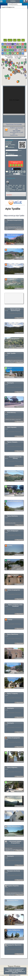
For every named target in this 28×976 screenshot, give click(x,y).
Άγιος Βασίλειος (12, 634)
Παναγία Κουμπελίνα (14, 220)
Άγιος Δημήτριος (13, 471)
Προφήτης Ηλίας (12, 900)
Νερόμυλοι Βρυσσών (14, 945)
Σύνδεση (3, 975)
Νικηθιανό (10, 279)
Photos (10, 39)
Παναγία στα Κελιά (13, 871)
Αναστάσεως (11, 412)
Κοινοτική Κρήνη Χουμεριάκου (15, 842)
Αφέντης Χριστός (13, 575)
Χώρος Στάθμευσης (13, 930)
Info (15, 39)
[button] (3, 68)
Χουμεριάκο (11, 249)
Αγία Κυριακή (11, 427)
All (23, 39)
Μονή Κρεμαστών (13, 338)
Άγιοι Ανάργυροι (12, 235)
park (8, 560)
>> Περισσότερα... (19, 229)
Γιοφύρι (9, 619)
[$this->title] (15, 204)
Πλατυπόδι (11, 264)
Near (18, 39)
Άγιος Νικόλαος (12, 516)
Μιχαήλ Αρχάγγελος (14, 649)
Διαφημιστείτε (7, 975)
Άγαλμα (9, 752)
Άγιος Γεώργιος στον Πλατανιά (15, 605)
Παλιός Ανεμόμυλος (14, 826)
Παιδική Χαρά (12, 397)
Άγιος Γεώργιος (12, 664)
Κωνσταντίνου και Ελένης (15, 457)
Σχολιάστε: (9, 194)
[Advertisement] (14, 23)
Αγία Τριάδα (11, 353)
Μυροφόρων (11, 678)
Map (5, 39)
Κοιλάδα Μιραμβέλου (14, 501)
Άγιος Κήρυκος (12, 767)
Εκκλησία (10, 383)
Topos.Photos (14, 966)
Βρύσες (9, 545)
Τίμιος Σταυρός (12, 323)
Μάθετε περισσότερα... (15, 975)
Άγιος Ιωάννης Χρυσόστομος (15, 309)
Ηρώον (9, 368)
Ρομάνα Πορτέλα (13, 885)
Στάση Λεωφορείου (13, 590)
